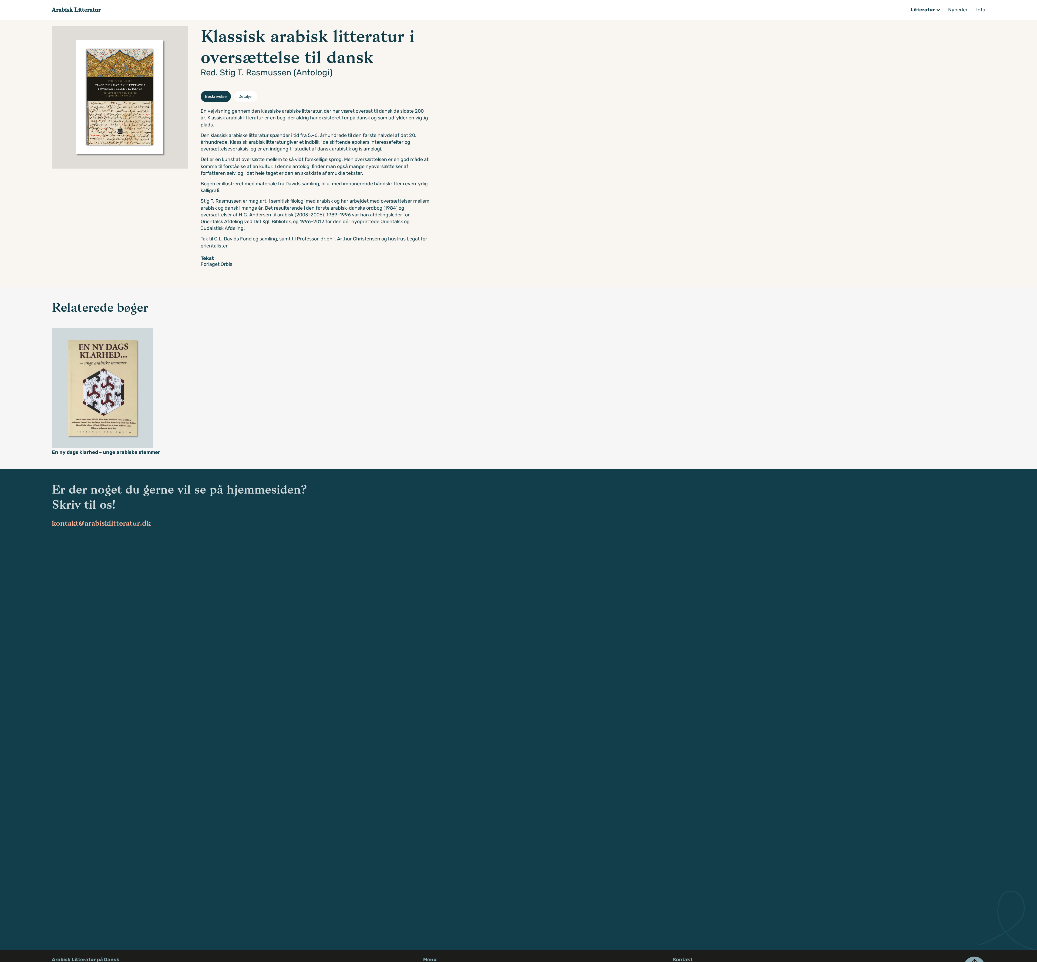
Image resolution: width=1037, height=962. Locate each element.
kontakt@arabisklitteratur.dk (101, 523)
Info (980, 10)
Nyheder (958, 10)
